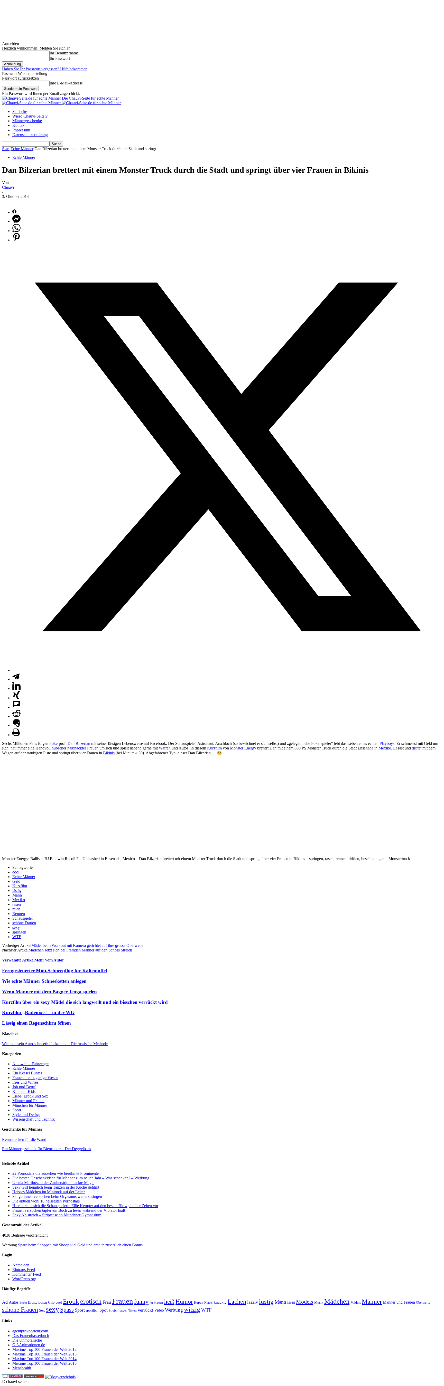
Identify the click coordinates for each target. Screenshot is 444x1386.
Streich (113, 1310)
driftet (416, 748)
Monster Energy (243, 748)
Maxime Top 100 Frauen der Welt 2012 (44, 1349)
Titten (132, 1310)
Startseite (19, 111)
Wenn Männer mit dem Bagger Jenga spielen (49, 991)
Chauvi (8, 187)
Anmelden (20, 1265)
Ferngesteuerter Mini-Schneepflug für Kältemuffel (54, 970)
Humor (184, 1301)
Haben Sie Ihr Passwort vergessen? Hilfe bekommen (44, 69)
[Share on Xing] (16, 698)
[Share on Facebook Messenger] (16, 221)
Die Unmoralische (27, 1340)
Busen (42, 1302)
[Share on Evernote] (16, 725)
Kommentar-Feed (26, 1274)
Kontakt (18, 125)
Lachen (237, 1301)
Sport (16, 1110)
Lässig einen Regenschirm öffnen (36, 1023)
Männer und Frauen (28, 1101)
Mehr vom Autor (49, 960)
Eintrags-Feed (23, 1269)
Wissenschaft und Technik (33, 1119)
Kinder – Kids (23, 1091)
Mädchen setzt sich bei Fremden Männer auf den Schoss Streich (80, 950)
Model (291, 1302)
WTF (16, 937)
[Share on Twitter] (227, 670)
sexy (16, 927)
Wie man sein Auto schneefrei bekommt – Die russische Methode (55, 1044)
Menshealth (21, 1368)
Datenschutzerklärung (30, 134)
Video (159, 1310)
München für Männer (29, 1105)
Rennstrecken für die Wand (24, 1139)
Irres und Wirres (25, 1082)
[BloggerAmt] (60, 1377)
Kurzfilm (214, 748)
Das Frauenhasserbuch (30, 1335)
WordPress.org (24, 1279)
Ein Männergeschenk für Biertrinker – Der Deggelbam (46, 1149)
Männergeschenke (27, 121)
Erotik (71, 1301)
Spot (103, 1310)
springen (19, 932)
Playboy (386, 743)
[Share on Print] (16, 735)
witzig (192, 1309)
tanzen (123, 1310)
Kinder (208, 1302)
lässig (16, 890)
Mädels (355, 1302)
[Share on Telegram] (16, 679)
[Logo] (32, 103)
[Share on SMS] (16, 707)
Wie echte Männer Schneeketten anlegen (44, 981)
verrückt (145, 1310)
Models (304, 1301)
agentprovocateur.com (30, 1331)
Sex (42, 1310)
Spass (67, 1309)
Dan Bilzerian (79, 743)
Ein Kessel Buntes (27, 1073)
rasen (16, 904)
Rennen (18, 913)
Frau (107, 1302)
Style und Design (26, 1114)
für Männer (156, 1302)
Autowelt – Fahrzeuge (30, 1064)
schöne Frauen (24, 923)
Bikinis (109, 753)
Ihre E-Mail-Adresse (66, 83)
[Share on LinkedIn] (16, 688)
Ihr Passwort (60, 58)
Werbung (174, 1310)
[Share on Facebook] (14, 212)
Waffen (165, 748)
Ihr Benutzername (64, 53)
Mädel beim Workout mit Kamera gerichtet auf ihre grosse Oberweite (87, 945)
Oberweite (423, 1302)
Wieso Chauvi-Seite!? (30, 116)
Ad (5, 1302)
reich (16, 909)
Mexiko (384, 748)
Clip (51, 1302)
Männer (372, 1301)
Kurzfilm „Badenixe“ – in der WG (38, 1012)
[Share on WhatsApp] (16, 230)
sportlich (92, 1310)
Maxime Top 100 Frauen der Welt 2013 (44, 1354)
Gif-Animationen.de (28, 1345)
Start (6, 149)
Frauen (122, 1301)
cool (15, 872)
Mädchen (336, 1301)
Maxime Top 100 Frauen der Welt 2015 (44, 1363)
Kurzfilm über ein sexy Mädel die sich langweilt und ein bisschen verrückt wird (85, 1002)
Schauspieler (22, 918)
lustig (266, 1301)
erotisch (90, 1301)
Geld (16, 881)
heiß (169, 1301)
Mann (17, 895)
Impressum (21, 130)
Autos (13, 1302)
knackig (220, 1302)
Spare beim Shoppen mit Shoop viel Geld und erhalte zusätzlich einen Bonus (80, 1245)
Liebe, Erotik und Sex (30, 1096)
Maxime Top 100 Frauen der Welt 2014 (44, 1358)
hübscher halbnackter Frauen (75, 748)
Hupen (198, 1302)
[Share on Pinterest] (16, 240)
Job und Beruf (23, 1087)
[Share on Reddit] (16, 716)
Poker (54, 743)
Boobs (23, 1302)
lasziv (252, 1302)
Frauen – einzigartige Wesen (35, 1077)
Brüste (32, 1302)
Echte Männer (22, 149)
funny (141, 1301)
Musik (318, 1302)
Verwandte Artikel (18, 960)
